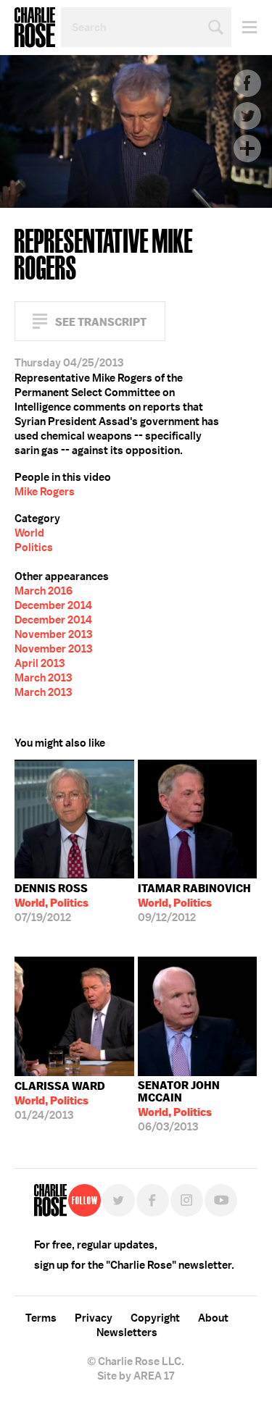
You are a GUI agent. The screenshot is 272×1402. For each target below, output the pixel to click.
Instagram (186, 1200)
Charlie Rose (35, 27)
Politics (34, 547)
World (29, 533)
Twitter (247, 116)
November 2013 (53, 634)
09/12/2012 (194, 903)
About (213, 1318)
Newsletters (126, 1332)
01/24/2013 (60, 1100)
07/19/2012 (51, 903)
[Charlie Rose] (50, 1200)
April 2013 (40, 663)
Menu (244, 27)
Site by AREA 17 (135, 1376)
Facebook (247, 83)
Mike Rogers (45, 491)
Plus (247, 148)
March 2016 (44, 591)
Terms (41, 1318)
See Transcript (101, 322)
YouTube (221, 1200)
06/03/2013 (179, 1106)
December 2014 (53, 605)
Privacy (93, 1318)
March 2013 (43, 678)
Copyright (155, 1318)
